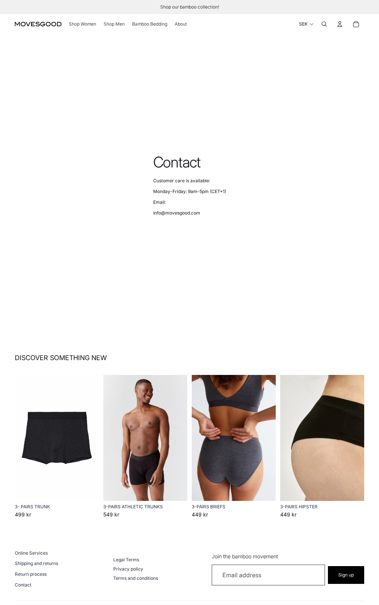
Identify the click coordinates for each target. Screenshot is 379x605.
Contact (23, 585)
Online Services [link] (31, 553)
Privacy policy (128, 569)
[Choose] (87, 489)
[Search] (324, 24)
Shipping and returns (36, 563)
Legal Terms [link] (126, 559)
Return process (31, 574)
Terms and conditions (135, 578)
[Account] (340, 24)
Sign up (346, 575)
